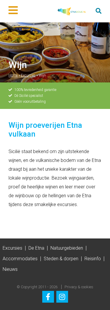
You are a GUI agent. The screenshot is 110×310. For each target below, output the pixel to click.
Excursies (28, 75)
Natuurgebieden (66, 248)
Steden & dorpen (61, 258)
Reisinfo (92, 258)
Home (13, 75)
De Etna (36, 248)
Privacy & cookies (79, 287)
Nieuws (10, 269)
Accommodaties (20, 258)
